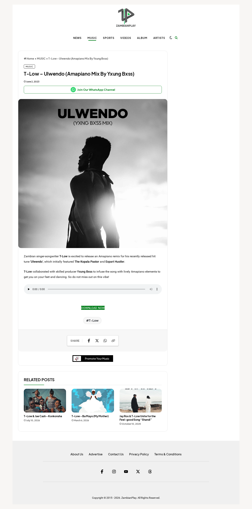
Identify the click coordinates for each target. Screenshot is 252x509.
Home (30, 58)
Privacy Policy (139, 454)
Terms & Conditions (168, 454)
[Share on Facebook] (89, 340)
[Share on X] (97, 340)
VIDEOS (125, 37)
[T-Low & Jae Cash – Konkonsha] (45, 401)
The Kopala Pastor (87, 261)
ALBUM (142, 37)
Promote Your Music (97, 358)
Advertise (96, 454)
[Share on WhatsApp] (105, 340)
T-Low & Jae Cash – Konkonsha (43, 416)
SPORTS (108, 37)
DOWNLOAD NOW (93, 308)
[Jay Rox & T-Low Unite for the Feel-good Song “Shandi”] (141, 401)
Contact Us (116, 454)
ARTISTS (159, 37)
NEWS (77, 37)
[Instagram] (114, 471)
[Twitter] (138, 471)
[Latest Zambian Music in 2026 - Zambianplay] (126, 17)
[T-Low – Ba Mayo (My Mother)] (93, 401)
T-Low (63, 256)
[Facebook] (102, 471)
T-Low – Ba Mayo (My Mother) (90, 416)
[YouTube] (126, 471)
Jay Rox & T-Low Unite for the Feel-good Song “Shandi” (138, 417)
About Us (76, 454)
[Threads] (150, 471)
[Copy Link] (113, 340)
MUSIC (92, 37)
